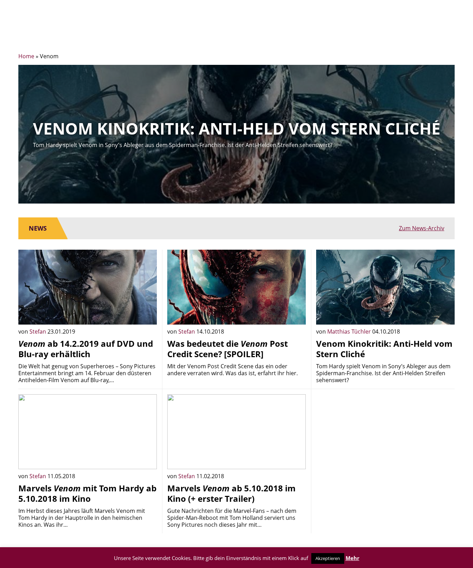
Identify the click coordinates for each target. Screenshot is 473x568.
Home (26, 56)
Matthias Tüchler (349, 331)
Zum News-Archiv (421, 228)
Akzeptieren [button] (327, 558)
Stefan (38, 331)
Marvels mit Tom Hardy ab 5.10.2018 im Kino (87, 493)
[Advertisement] (385, 442)
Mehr (352, 557)
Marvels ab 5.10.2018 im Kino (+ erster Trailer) (231, 493)
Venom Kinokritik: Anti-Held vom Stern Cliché (384, 349)
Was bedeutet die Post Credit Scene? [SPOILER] (227, 349)
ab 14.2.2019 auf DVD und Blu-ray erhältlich (85, 349)
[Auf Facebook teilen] (146, 314)
